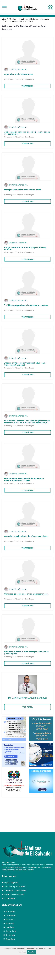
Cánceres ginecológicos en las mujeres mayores (26, 594)
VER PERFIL (27, 707)
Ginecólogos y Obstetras (28, 19)
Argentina (10, 939)
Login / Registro (11, 882)
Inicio (4, 19)
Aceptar (31, 952)
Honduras (10, 927)
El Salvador (10, 911)
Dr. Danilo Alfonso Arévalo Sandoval (19, 21)
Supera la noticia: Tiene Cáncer (18, 74)
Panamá (10, 923)
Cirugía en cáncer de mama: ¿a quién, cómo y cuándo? (25, 248)
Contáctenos (10, 898)
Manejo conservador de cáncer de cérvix (22, 190)
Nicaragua (10, 919)
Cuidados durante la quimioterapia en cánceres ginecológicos (26, 653)
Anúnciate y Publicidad (14, 886)
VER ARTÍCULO (27, 86)
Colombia (10, 935)
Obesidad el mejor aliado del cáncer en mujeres (25, 536)
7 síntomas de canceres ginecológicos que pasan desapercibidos (27, 133)
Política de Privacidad (14, 894)
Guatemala (11, 915)
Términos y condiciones (15, 890)
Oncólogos (44, 19)
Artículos (12, 19)
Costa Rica (11, 931)
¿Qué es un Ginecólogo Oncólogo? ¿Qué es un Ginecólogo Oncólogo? (24, 364)
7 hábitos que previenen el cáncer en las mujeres (26, 305)
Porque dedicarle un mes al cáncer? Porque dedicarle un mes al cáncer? (24, 479)
